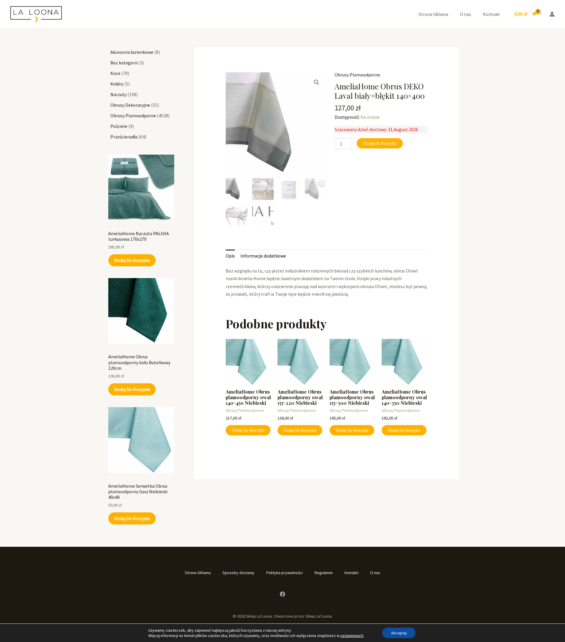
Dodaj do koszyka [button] (248, 430)
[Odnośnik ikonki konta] (552, 14)
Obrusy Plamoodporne (357, 75)
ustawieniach (351, 635)
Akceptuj (399, 633)
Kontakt (491, 14)
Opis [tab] (230, 256)
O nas (465, 14)
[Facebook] (282, 594)
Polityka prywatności (284, 572)
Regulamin (324, 572)
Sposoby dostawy (238, 572)
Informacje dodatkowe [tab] (263, 256)
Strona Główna (433, 14)
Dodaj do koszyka (132, 260)
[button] (316, 82)
